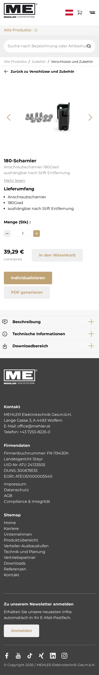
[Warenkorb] (80, 12)
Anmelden (21, 630)
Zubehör (39, 61)
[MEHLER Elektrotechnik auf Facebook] (7, 656)
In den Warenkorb (57, 255)
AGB (8, 495)
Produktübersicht (21, 540)
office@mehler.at (33, 426)
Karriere (11, 528)
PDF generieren (27, 292)
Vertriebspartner (20, 557)
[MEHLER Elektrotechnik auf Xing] (41, 656)
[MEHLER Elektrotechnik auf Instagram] (64, 656)
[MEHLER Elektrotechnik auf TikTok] (30, 656)
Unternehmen (18, 534)
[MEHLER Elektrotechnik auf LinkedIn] (53, 656)
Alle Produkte (17, 30)
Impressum (15, 484)
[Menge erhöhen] (36, 233)
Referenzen (15, 569)
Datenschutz (16, 490)
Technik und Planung (24, 551)
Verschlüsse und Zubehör (72, 61)
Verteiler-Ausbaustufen (26, 546)
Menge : (17, 222)
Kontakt (11, 575)
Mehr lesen (14, 180)
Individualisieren (28, 278)
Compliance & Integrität (27, 501)
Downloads (14, 563)
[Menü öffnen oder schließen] (92, 12)
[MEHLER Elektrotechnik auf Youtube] (18, 656)
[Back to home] (21, 12)
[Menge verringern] (7, 233)
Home (10, 522)
